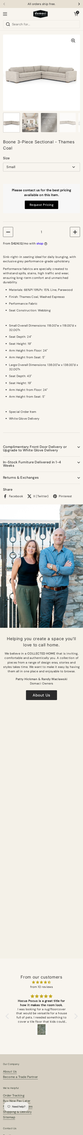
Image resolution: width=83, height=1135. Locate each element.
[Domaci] (40, 14)
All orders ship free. (41, 4)
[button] (76, 14)
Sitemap (9, 1117)
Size (6, 158)
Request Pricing (42, 205)
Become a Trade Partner (20, 1077)
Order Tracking (13, 1095)
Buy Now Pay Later (16, 1101)
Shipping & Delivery (17, 1112)
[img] (41, 982)
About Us (41, 695)
